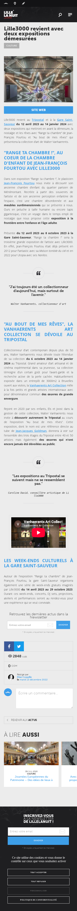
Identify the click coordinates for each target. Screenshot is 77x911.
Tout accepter (38, 872)
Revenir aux (24, 720)
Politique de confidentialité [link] (38, 900)
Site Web (38, 110)
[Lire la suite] (31, 753)
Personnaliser (38, 891)
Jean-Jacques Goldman (31, 431)
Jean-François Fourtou (19, 183)
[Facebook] (9, 646)
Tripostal (38, 120)
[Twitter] (19, 646)
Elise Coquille (24, 677)
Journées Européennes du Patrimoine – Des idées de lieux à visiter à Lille (31, 780)
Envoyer (63, 625)
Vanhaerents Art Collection (48, 385)
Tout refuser (38, 881)
